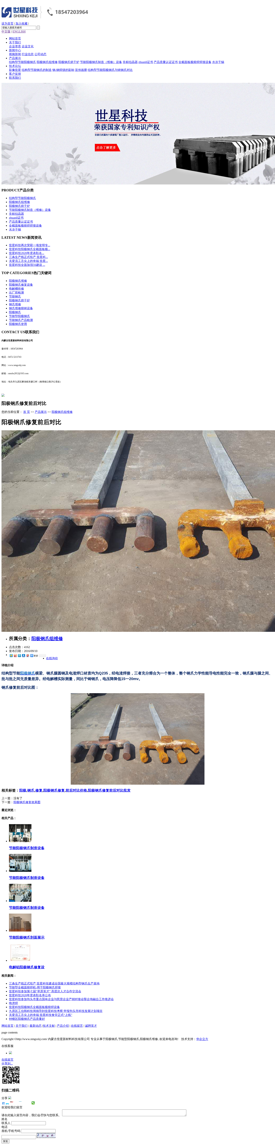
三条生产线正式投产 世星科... (28, 257)
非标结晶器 (130, 62)
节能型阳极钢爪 (19, 316)
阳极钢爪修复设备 (21, 284)
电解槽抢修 (16, 288)
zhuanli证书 (145, 62)
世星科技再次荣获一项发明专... (29, 245)
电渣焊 (13, 1003)
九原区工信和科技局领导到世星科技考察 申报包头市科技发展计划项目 (56, 1011)
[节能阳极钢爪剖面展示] (20, 930)
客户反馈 (15, 73)
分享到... (7, 1063)
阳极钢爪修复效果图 (26, 802)
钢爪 (30, 790)
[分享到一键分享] (7, 1102)
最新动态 (36, 1025)
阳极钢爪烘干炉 (68, 62)
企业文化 (28, 46)
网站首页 (15, 38)
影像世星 (15, 69)
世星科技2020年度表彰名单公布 (30, 995)
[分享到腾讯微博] (19, 655)
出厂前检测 (16, 292)
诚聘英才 (91, 1025)
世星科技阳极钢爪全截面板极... (29, 249)
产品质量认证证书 (166, 62)
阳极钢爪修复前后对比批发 (109, 790)
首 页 (26, 411)
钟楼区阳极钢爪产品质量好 (27, 1018)
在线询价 (52, 658)
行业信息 (28, 54)
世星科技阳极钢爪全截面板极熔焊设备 (34, 1007)
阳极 (22, 790)
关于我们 (15, 42)
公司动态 (40, 54)
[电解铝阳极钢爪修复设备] (20, 960)
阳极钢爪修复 (54, 790)
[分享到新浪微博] (15, 655)
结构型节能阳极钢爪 (22, 62)
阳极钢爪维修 (18, 280)
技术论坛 (15, 66)
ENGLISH (19, 31)
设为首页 (7, 23)
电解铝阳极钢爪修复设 (27, 967)
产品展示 (15, 58)
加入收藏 (22, 23)
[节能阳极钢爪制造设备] (20, 841)
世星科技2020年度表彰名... (26, 253)
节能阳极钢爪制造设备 (27, 848)
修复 (38, 790)
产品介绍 (63, 1025)
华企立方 (202, 1039)
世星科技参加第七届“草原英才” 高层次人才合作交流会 (45, 991)
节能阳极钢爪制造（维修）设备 (101, 62)
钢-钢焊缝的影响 (63, 69)
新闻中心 (15, 50)
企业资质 (15, 46)
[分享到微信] (33, 1102)
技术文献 (49, 1025)
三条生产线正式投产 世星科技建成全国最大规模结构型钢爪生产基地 (54, 983)
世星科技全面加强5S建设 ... (27, 264)
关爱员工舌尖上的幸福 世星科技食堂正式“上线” (40, 1014)
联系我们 (15, 77)
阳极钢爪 (15, 312)
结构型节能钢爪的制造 (37, 69)
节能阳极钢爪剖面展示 (27, 937)
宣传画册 (81, 69)
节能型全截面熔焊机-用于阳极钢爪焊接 (35, 987)
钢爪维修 (15, 304)
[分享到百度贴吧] (24, 1102)
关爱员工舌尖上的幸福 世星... (28, 260)
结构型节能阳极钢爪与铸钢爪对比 (110, 69)
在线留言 (77, 1025)
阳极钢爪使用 (18, 324)
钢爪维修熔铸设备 (21, 308)
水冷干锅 (218, 62)
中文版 (5, 31)
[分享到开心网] (20, 1102)
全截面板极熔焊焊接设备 (194, 62)
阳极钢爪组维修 (47, 62)
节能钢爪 (15, 296)
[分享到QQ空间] (11, 655)
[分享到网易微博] (27, 655)
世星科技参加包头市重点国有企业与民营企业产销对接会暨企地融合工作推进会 (61, 999)
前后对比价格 (76, 790)
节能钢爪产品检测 (21, 320)
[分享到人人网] (23, 655)
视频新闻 (15, 54)
